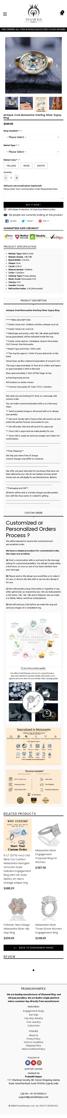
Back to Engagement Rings (36, 947)
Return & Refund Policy (33, 1049)
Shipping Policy (33, 1045)
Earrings (33, 1014)
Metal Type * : (11, 145)
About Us (33, 1035)
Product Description (34, 300)
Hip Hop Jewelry (33, 1018)
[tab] (33, 301)
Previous (10, 65)
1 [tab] (33, 970)
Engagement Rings (33, 1010)
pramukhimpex (33, 988)
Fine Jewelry (34, 1022)
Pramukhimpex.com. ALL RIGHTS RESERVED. (37, 1106)
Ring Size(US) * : (12, 131)
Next (57, 65)
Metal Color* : (11, 160)
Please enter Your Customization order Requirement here (31, 187)
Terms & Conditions (33, 1042)
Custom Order (33, 512)
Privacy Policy (33, 1038)
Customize (33, 1025)
